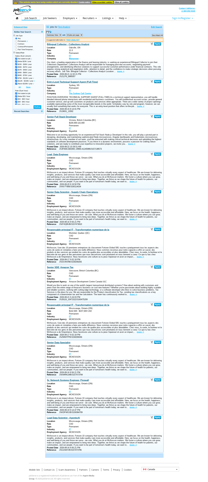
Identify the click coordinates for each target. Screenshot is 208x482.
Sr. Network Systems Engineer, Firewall (68, 380)
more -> (120, 71)
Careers (95, 469)
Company (51, 58)
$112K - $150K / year (25, 81)
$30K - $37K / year (25, 67)
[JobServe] (22, 14)
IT (70, 56)
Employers (69, 18)
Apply (157, 44)
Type (49, 53)
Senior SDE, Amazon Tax (60, 267)
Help (121, 18)
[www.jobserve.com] (104, 14)
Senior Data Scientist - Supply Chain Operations (72, 192)
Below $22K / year (24, 61)
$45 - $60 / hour (24, 104)
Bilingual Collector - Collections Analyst (68, 44)
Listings (106, 18)
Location (51, 47)
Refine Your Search (22, 32)
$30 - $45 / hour (24, 102)
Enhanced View (20, 27)
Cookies (128, 469)
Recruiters (88, 18)
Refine (37, 107)
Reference (51, 76)
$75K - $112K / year (25, 78)
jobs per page (73, 35)
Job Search (31, 18)
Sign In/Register (181, 18)
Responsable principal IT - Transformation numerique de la (78, 229)
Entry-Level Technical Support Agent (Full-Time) (72, 82)
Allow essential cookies (102, 2)
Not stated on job (24, 59)
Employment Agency (57, 131)
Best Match (156, 35)
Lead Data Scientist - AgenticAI (63, 417)
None (28, 87)
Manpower (74, 58)
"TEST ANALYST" (73, 40)
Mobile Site (34, 469)
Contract (21, 44)
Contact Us (49, 469)
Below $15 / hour (24, 96)
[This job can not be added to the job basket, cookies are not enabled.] (151, 44)
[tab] (28, 32)
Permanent (22, 41)
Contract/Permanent (25, 47)
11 (27, 41)
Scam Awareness (66, 469)
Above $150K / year (25, 84)
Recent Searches (21, 111)
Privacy (116, 469)
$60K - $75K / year (25, 75)
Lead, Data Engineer (57, 154)
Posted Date (52, 74)
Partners (83, 469)
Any (19, 38)
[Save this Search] (47, 32)
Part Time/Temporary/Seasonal (26, 49)
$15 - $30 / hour (24, 99)
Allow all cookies (121, 2)
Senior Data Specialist (58, 342)
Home (17, 18)
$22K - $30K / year (25, 64)
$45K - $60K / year (25, 72)
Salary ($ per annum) (23, 56)
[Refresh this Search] (50, 32)
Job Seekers (50, 18)
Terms (106, 469)
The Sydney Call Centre (80, 93)
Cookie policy (84, 2)
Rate (49, 50)
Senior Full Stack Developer (61, 116)
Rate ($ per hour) (21, 91)
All (20, 87)
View (52, 35)
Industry (51, 56)
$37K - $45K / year (25, 70)
